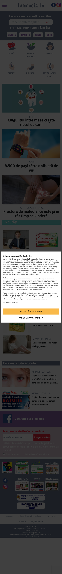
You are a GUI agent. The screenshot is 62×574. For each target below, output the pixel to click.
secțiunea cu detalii (21, 272)
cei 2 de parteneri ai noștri (18, 259)
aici (16, 302)
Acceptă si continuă (31, 311)
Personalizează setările (31, 318)
